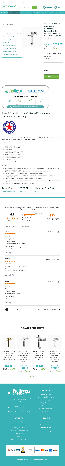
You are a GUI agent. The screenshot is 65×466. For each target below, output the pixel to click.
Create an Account (46, 422)
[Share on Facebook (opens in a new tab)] (10, 252)
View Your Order (46, 425)
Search (34, 7)
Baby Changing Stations (10, 45)
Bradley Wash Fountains (10, 51)
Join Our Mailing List (19, 439)
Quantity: (48, 70)
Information (61, 12)
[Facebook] (41, 431)
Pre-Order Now (8, 343)
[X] (44, 431)
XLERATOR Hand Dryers (10, 28)
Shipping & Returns (49, 2)
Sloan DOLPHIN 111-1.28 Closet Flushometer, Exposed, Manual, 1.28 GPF (39, 355)
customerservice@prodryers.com (19, 411)
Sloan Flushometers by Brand (12, 34)
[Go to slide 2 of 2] (33, 376)
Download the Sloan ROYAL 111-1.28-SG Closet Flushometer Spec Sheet (20, 191)
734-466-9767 (19, 406)
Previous (1, 354)
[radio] (32, 214)
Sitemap (19, 436)
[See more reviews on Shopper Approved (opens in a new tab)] (15, 252)
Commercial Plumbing (14, 12)
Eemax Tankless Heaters (10, 54)
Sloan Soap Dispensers (10, 39)
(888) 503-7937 (4, 2)
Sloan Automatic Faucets (10, 37)
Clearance (43, 12)
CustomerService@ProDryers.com (20, 2)
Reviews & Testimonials (58, 2)
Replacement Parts (52, 12)
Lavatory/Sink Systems (9, 48)
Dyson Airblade (7, 42)
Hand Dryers (4, 12)
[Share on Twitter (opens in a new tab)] (13, 252)
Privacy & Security (40, 2)
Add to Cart (24, 343)
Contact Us (19, 434)
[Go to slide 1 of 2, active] (30, 376)
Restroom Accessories (26, 12)
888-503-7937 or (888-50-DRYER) (19, 408)
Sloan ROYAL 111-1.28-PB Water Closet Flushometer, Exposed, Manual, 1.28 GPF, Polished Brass (8, 355)
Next (62, 354)
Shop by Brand (36, 12)
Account (49, 7)
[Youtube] (47, 431)
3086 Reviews (14, 221)
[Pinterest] (50, 431)
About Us (34, 2)
